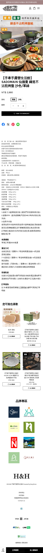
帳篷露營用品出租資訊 (21, 498)
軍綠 (13, 99)
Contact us (21, 500)
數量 (3, 105)
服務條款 (18, 542)
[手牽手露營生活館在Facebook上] (21, 509)
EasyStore (33, 484)
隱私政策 (25, 542)
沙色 (20, 99)
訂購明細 (23, 287)
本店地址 (21, 495)
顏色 (3, 99)
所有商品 (21, 492)
